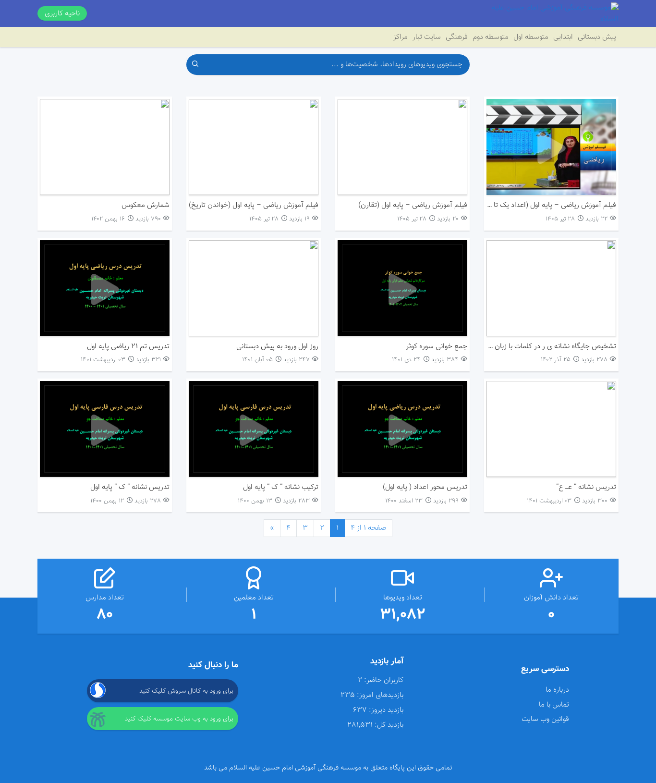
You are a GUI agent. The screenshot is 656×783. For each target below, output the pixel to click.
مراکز (400, 37)
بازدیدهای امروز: (380, 695)
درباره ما (557, 690)
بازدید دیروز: (386, 710)
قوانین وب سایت (545, 719)
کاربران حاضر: (383, 680)
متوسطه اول (530, 37)
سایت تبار (427, 37)
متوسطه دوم (491, 37)
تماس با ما (554, 704)
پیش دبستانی (597, 37)
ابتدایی (563, 37)
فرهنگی (457, 37)
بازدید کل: (389, 725)
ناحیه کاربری (62, 13)
